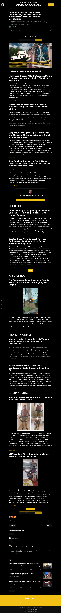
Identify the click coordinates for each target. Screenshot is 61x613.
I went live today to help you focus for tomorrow (19, 584)
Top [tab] (10, 560)
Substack (25, 611)
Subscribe (51, 4)
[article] (30, 566)
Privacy (32, 607)
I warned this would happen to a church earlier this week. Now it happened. (24, 566)
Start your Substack (28, 609)
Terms (35, 607)
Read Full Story (13, 100)
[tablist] (14, 534)
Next (48, 525)
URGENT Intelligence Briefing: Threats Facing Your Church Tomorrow (25, 582)
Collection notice (39, 607)
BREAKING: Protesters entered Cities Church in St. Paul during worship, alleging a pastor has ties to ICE (24, 564)
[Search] (44, 4)
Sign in (57, 4)
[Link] (7, 71)
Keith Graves (14, 26)
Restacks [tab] (16, 534)
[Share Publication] (46, 4)
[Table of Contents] (1, 306)
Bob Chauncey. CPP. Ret (16, 545)
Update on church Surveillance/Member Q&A (21, 573)
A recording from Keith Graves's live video (17, 574)
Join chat (31, 199)
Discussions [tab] (18, 560)
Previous (13, 525)
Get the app (35, 609)
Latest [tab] (13, 560)
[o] (30, 301)
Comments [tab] (12, 534)
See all (11, 591)
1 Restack (22, 516)
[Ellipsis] (52, 545)
